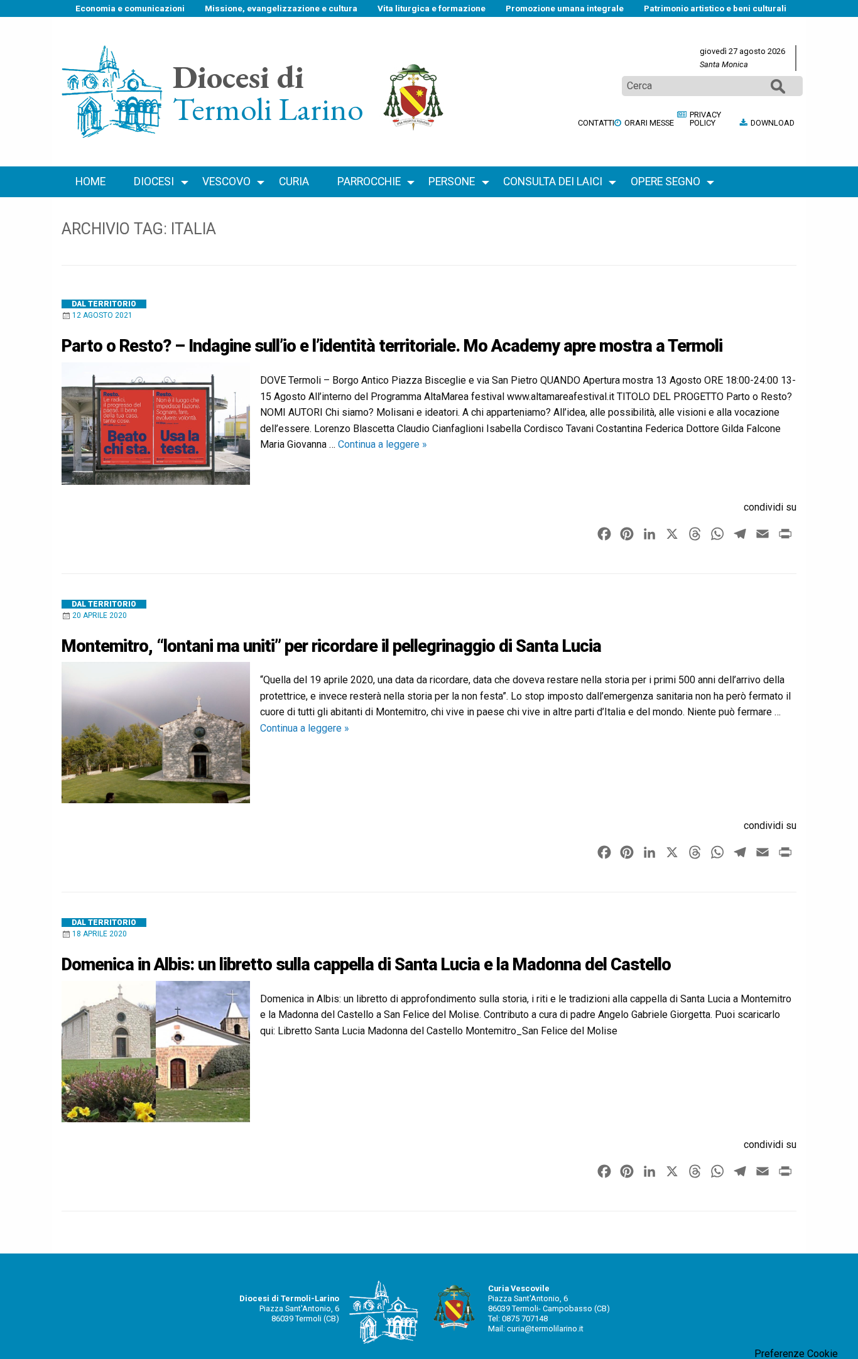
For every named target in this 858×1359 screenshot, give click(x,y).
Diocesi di (238, 76)
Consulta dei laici (552, 181)
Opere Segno (665, 181)
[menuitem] (130, 8)
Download (773, 122)
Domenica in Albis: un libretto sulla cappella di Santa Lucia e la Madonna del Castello (366, 965)
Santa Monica (724, 64)
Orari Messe (649, 122)
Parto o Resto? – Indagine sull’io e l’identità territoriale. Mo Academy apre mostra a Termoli (392, 346)
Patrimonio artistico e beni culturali (715, 8)
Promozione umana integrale (565, 8)
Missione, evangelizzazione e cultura (281, 8)
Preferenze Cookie (796, 1354)
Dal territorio (104, 304)
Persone (451, 181)
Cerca (777, 85)
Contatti (596, 122)
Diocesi (154, 181)
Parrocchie (369, 181)
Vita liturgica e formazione (431, 8)
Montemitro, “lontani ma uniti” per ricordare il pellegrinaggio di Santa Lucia (331, 646)
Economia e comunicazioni (130, 8)
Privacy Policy (705, 118)
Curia (294, 181)
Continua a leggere (382, 444)
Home (90, 181)
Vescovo (226, 181)
